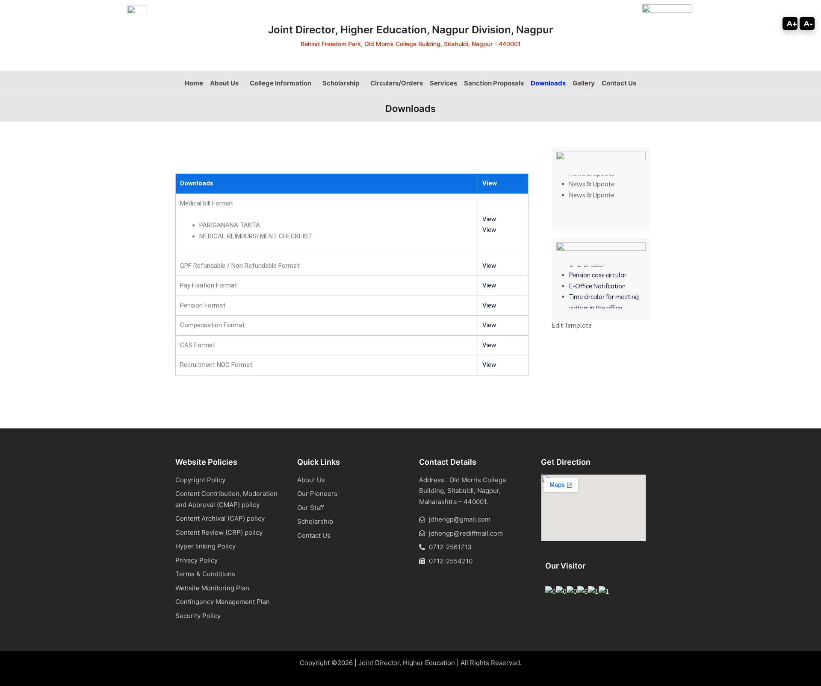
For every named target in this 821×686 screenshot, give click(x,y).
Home (194, 83)
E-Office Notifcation (597, 281)
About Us (224, 83)
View (489, 219)
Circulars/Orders (396, 83)
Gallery (584, 83)
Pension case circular (597, 271)
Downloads (548, 83)
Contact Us (619, 83)
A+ (792, 23)
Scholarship (340, 83)
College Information (280, 83)
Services (443, 83)
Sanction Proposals (494, 83)
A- (808, 23)
